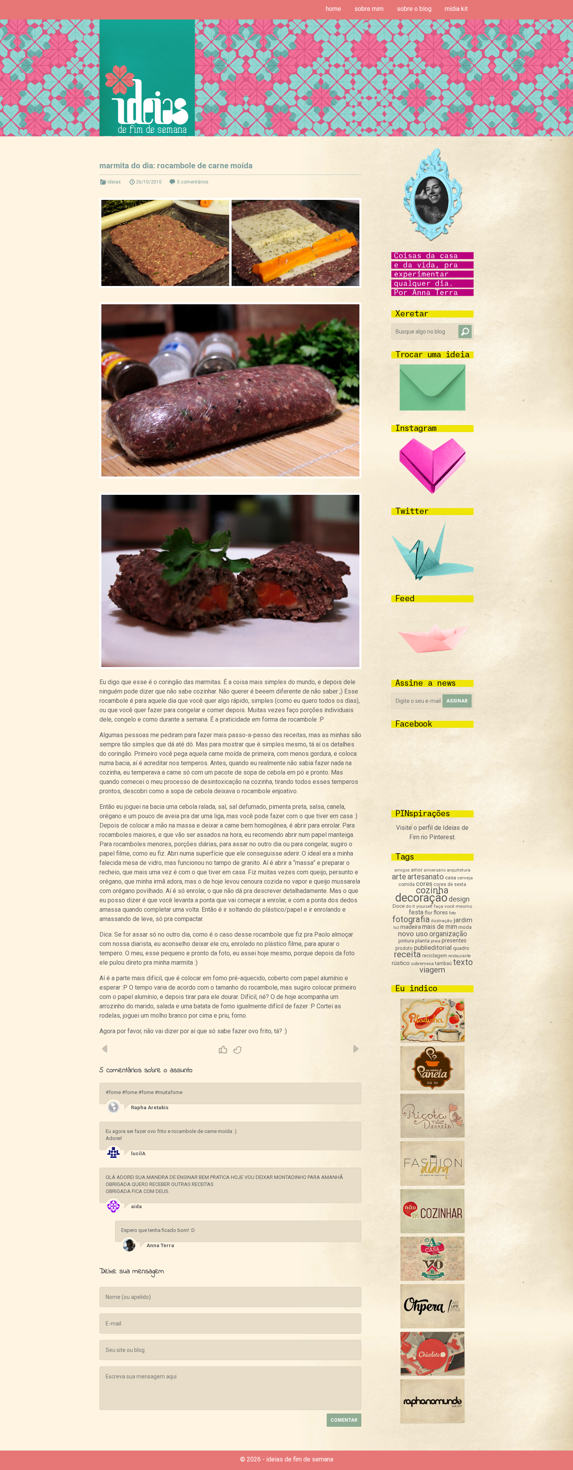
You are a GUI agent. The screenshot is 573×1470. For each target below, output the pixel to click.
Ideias (114, 182)
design (459, 899)
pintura (406, 941)
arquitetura (458, 870)
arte (399, 876)
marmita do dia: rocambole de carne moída (176, 165)
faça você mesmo (453, 906)
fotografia (411, 919)
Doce (399, 906)
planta (422, 941)
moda (465, 927)
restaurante (459, 955)
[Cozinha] (432, 1041)
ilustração (441, 920)
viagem (432, 969)
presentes (454, 940)
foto (452, 913)
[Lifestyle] (432, 1136)
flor (428, 913)
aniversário (435, 870)
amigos (402, 870)
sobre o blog (414, 8)
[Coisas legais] (432, 1374)
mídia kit (456, 8)
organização (448, 934)
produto (404, 948)
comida (406, 884)
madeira (410, 926)
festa (416, 912)
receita (407, 954)
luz (396, 927)
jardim (462, 920)
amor (417, 870)
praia (435, 941)
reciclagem (434, 955)
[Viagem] (432, 1421)
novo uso (413, 933)
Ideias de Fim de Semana (147, 77)
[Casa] (432, 1279)
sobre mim (369, 8)
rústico (401, 963)
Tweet (237, 1050)
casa (450, 877)
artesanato (425, 876)
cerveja (465, 878)
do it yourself (419, 906)
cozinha (432, 890)
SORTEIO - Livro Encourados (105, 1049)
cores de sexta (449, 884)
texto (463, 962)
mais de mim (439, 926)
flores (440, 912)
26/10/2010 (149, 182)
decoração (421, 897)
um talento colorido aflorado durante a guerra (355, 1049)
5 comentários (193, 182)
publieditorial (433, 947)
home (333, 8)
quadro (461, 948)
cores (424, 884)
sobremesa (422, 963)
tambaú (443, 963)
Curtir (223, 1050)
